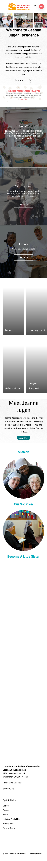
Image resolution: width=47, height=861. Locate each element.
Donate (6, 805)
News (5, 814)
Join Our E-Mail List (12, 819)
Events (6, 810)
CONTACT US (9, 789)
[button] (41, 6)
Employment (8, 823)
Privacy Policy (9, 828)
